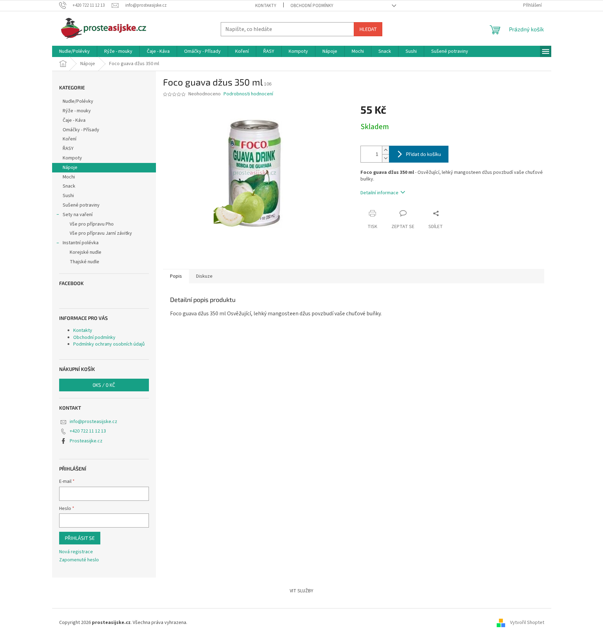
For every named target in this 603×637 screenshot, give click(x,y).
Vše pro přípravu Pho (92, 224)
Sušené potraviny (81, 205)
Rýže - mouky (77, 110)
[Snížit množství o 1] (385, 158)
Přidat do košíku (423, 154)
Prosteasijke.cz (86, 440)
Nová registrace (76, 552)
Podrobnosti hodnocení (248, 94)
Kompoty (72, 158)
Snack (69, 186)
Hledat (368, 29)
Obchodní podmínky (311, 5)
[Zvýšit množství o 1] (385, 150)
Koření (69, 139)
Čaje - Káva (74, 120)
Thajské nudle (84, 261)
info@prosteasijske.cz (93, 421)
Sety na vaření (78, 214)
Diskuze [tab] (204, 276)
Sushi (68, 195)
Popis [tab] (176, 276)
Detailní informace (379, 192)
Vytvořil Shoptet (527, 622)
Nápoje (70, 167)
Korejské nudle (85, 252)
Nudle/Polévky (78, 101)
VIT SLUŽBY (301, 590)
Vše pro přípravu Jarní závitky (101, 233)
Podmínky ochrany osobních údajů (109, 344)
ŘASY (68, 148)
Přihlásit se (80, 538)
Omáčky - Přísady (81, 129)
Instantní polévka (81, 242)
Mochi (69, 177)
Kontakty (265, 5)
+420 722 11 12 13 (88, 431)
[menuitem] (74, 51)
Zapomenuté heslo (79, 560)
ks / (104, 385)
